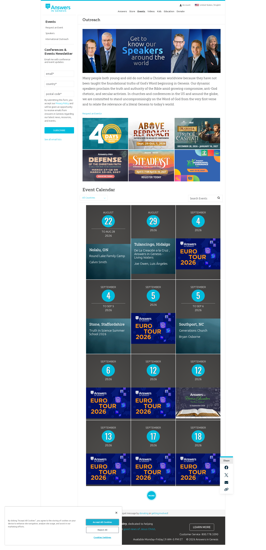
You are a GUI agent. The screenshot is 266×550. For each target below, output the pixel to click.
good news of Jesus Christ (139, 529)
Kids (159, 11)
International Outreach (57, 39)
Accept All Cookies (102, 522)
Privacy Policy (62, 103)
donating (143, 513)
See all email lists (53, 139)
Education (169, 11)
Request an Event (91, 113)
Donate (181, 11)
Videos (151, 11)
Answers (122, 11)
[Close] (116, 512)
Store (132, 11)
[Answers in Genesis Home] (58, 8)
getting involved (159, 513)
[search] (219, 198)
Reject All (102, 530)
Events (141, 11)
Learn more (202, 527)
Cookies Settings (102, 537)
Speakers (50, 33)
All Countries (88, 197)
